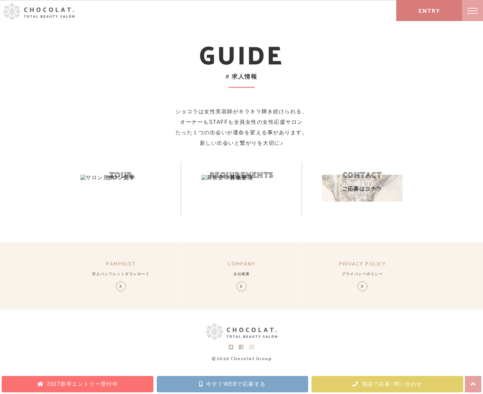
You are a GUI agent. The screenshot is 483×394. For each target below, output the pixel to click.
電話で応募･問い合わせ (392, 384)
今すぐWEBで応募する (236, 384)
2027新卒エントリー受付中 (82, 384)
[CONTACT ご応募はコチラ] (362, 200)
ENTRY (429, 10)
